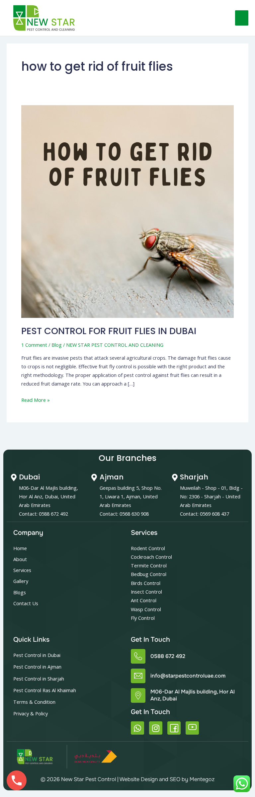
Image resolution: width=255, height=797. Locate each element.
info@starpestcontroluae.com (187, 675)
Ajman (112, 477)
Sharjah (194, 477)
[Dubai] (13, 477)
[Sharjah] (174, 477)
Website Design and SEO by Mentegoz (167, 779)
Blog (56, 344)
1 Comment (34, 344)
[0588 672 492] (138, 656)
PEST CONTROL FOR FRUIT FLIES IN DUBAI (108, 331)
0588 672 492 (167, 656)
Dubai (29, 477)
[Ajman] (94, 477)
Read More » (35, 399)
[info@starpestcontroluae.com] (138, 676)
